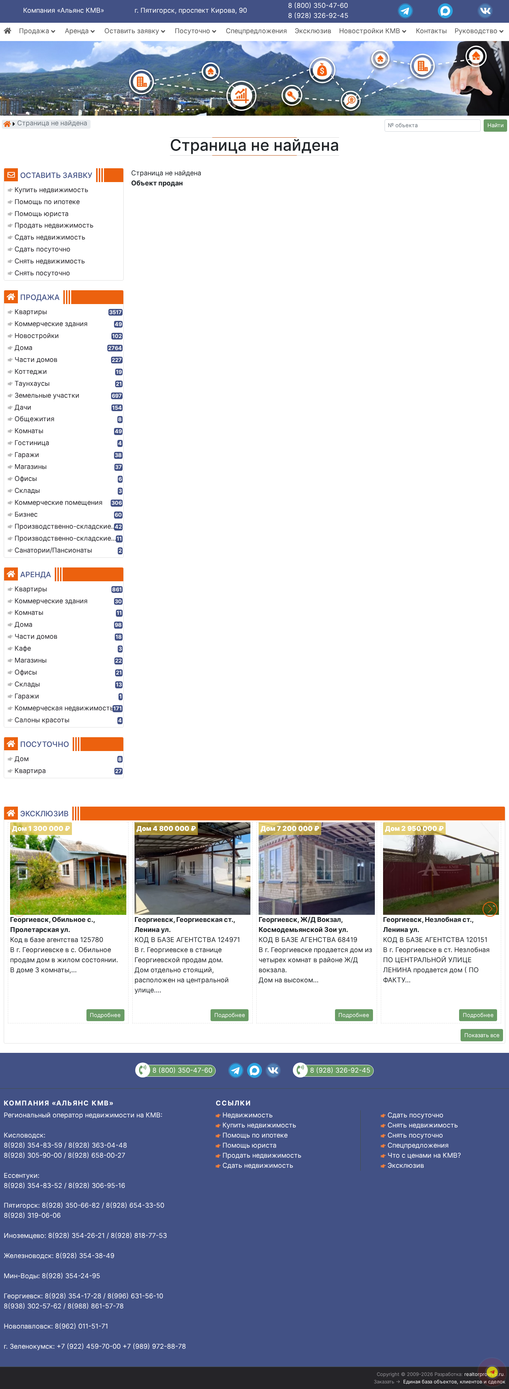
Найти (495, 125)
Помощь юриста (249, 1145)
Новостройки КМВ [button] (370, 31)
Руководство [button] (477, 31)
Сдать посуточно (415, 1115)
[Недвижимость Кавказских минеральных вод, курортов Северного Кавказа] (7, 124)
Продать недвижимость (261, 1155)
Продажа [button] (35, 31)
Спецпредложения (256, 31)
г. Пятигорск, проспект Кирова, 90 (191, 10)
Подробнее (105, 1015)
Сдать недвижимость (257, 1165)
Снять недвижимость (423, 1125)
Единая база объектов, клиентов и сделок (454, 1382)
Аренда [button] (78, 31)
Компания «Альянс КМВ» (63, 10)
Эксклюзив (313, 31)
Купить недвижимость (259, 1125)
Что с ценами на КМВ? (424, 1155)
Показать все (482, 1035)
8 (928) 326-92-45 (318, 15)
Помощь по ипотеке (255, 1135)
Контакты (431, 31)
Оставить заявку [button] (132, 31)
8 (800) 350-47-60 (318, 5)
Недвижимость (247, 1115)
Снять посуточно (415, 1135)
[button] (490, 909)
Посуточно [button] (193, 31)
